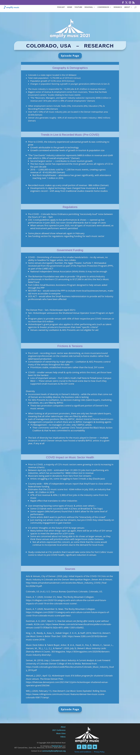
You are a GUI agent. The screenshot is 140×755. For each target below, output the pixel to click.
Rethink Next (57, 746)
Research (118, 7)
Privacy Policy (99, 752)
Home (69, 7)
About (127, 7)
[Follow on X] (84, 747)
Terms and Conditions (82, 752)
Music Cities (61, 733)
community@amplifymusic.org (54, 751)
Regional (89, 7)
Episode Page (70, 55)
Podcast (61, 7)
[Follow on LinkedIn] (95, 747)
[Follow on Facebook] (79, 747)
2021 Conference (59, 730)
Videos (63, 737)
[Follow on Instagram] (89, 747)
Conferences (103, 7)
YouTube (78, 7)
